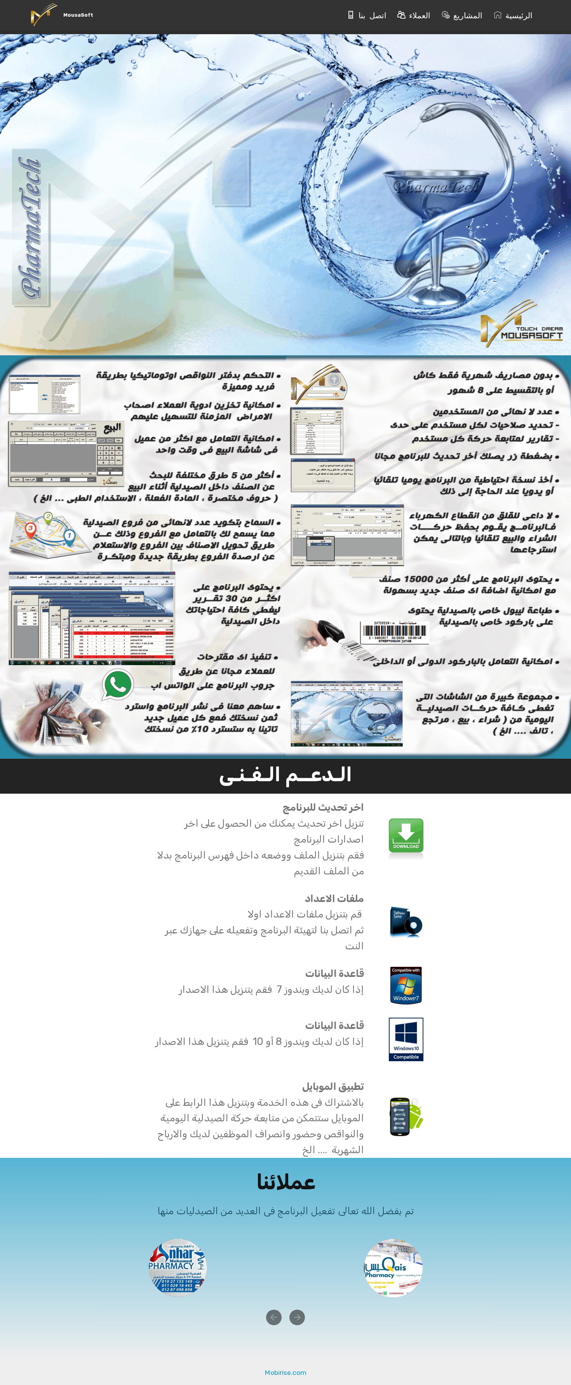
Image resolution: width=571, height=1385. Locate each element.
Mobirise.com (285, 1372)
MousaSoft (78, 15)
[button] (274, 1317)
